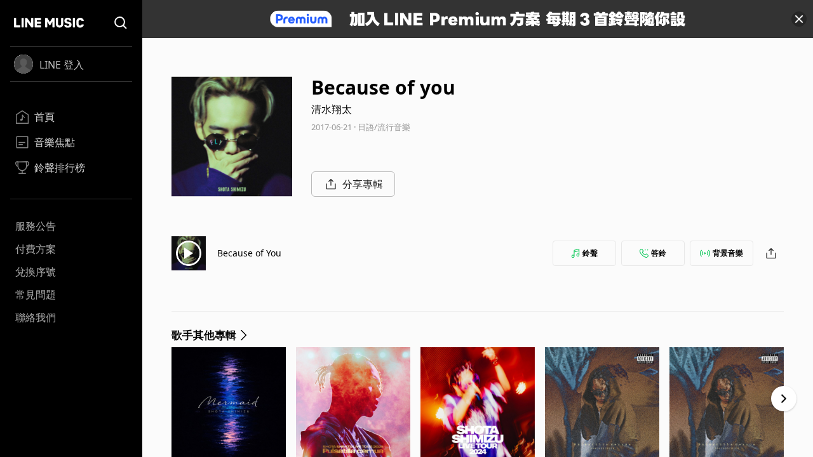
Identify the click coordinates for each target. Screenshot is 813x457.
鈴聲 (590, 253)
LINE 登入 (61, 65)
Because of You (249, 253)
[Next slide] (783, 398)
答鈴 (658, 253)
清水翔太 (331, 109)
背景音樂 (728, 253)
